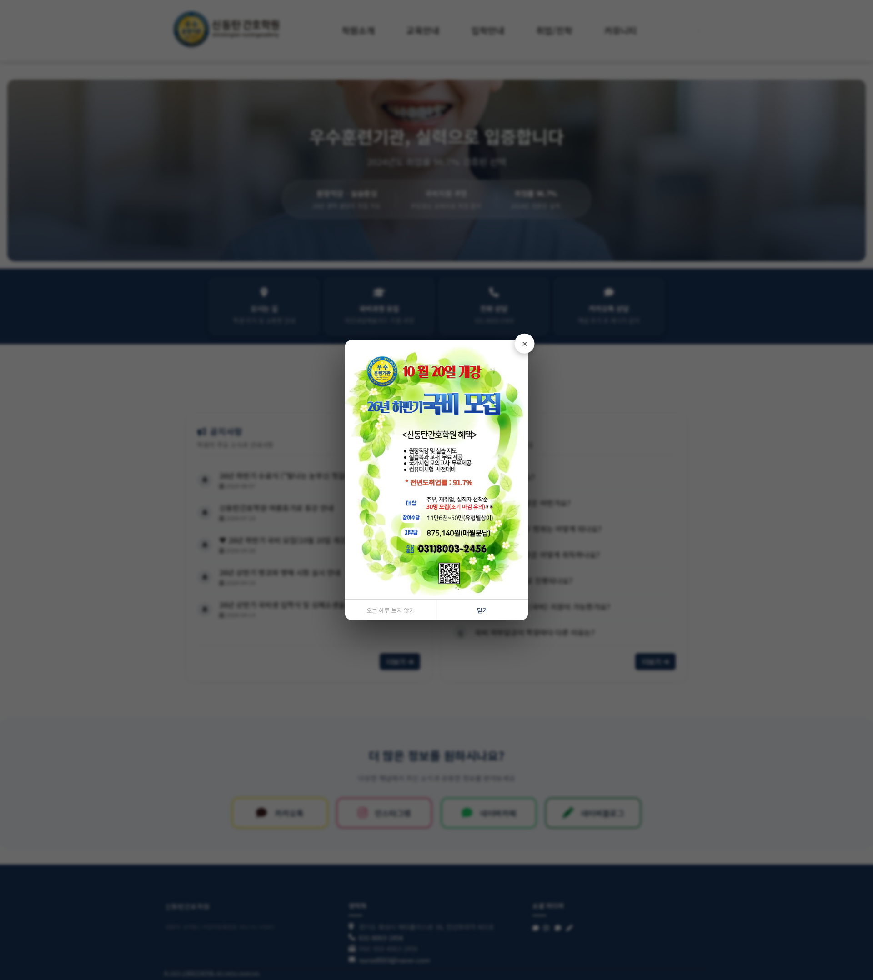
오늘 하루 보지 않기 (390, 610)
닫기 (482, 610)
